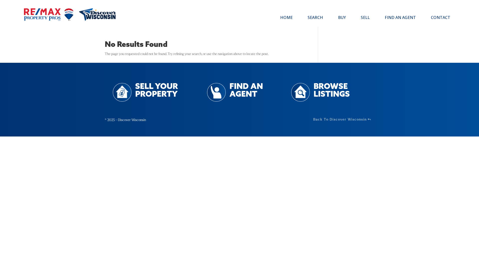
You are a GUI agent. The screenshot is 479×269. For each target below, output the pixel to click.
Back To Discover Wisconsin (340, 119)
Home (286, 18)
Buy (342, 18)
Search (315, 18)
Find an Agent (400, 18)
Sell (365, 18)
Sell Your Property (156, 90)
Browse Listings (332, 90)
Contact (440, 18)
